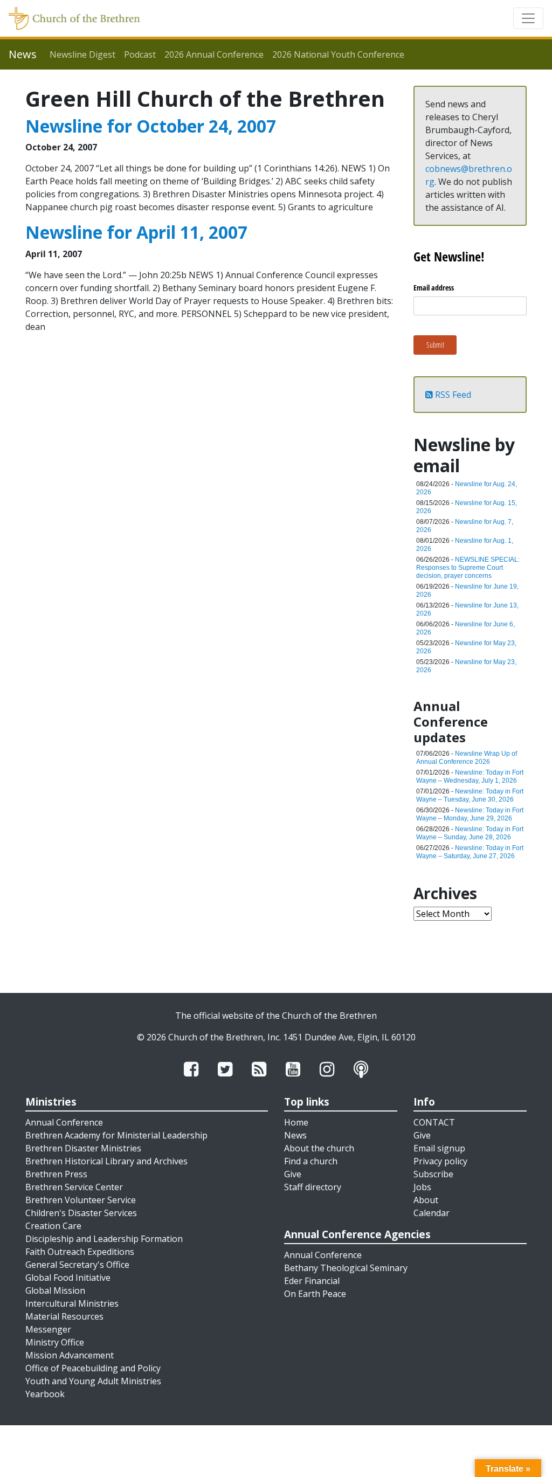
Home (296, 1122)
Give (292, 1174)
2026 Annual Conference (214, 54)
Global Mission (55, 1290)
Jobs (422, 1187)
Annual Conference (64, 1122)
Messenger (48, 1329)
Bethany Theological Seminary (346, 1268)
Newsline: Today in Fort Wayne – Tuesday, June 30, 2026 (469, 795)
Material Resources (64, 1316)
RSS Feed (452, 395)
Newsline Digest (82, 54)
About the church (319, 1148)
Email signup (439, 1148)
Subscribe (433, 1174)
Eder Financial (312, 1281)
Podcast (140, 54)
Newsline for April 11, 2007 (136, 232)
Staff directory (312, 1187)
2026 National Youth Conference (338, 54)
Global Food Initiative (68, 1277)
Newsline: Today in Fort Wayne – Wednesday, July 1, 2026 (469, 776)
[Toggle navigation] (528, 18)
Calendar (431, 1213)
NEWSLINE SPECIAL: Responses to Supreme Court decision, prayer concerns (468, 567)
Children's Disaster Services (81, 1213)
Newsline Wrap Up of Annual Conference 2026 (466, 757)
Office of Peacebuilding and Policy (93, 1368)
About (425, 1200)
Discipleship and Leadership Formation (104, 1239)
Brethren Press (56, 1174)
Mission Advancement (69, 1355)
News (295, 1135)
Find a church (310, 1161)
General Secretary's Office (77, 1265)
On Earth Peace (315, 1294)
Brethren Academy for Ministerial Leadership (116, 1135)
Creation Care (53, 1226)
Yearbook (45, 1394)
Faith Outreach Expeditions (79, 1252)
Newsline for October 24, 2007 (150, 125)
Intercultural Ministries (72, 1303)
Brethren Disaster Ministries (83, 1148)
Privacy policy (440, 1161)
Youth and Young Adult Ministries (93, 1381)
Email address (433, 287)
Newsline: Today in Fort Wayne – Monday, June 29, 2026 (469, 814)
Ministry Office (54, 1342)
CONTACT (434, 1122)
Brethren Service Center (74, 1187)
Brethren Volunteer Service (80, 1200)
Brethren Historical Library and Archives (106, 1161)
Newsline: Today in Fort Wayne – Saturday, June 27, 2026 (469, 852)
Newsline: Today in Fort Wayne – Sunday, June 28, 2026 (469, 833)
